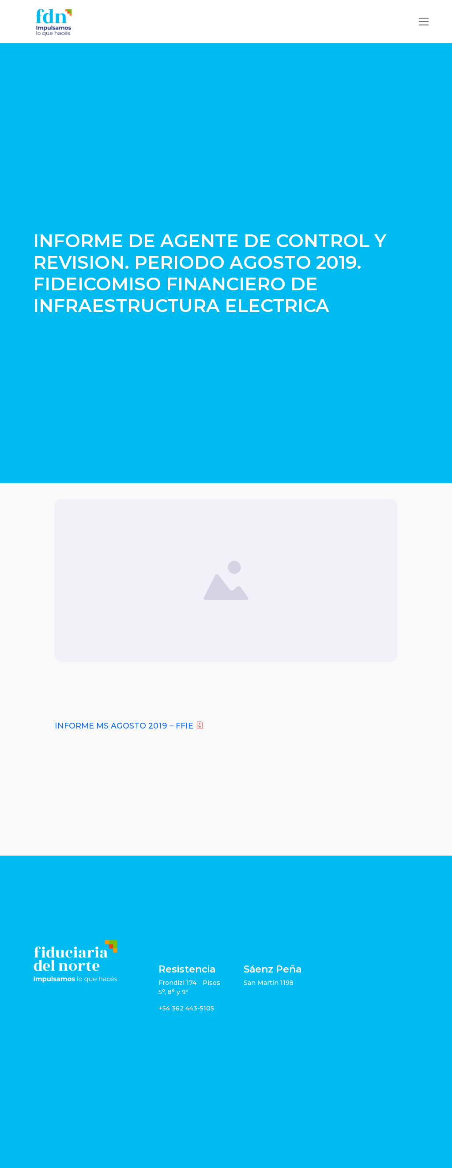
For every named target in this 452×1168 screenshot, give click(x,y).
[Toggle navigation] (424, 21)
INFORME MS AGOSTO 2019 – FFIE (124, 725)
